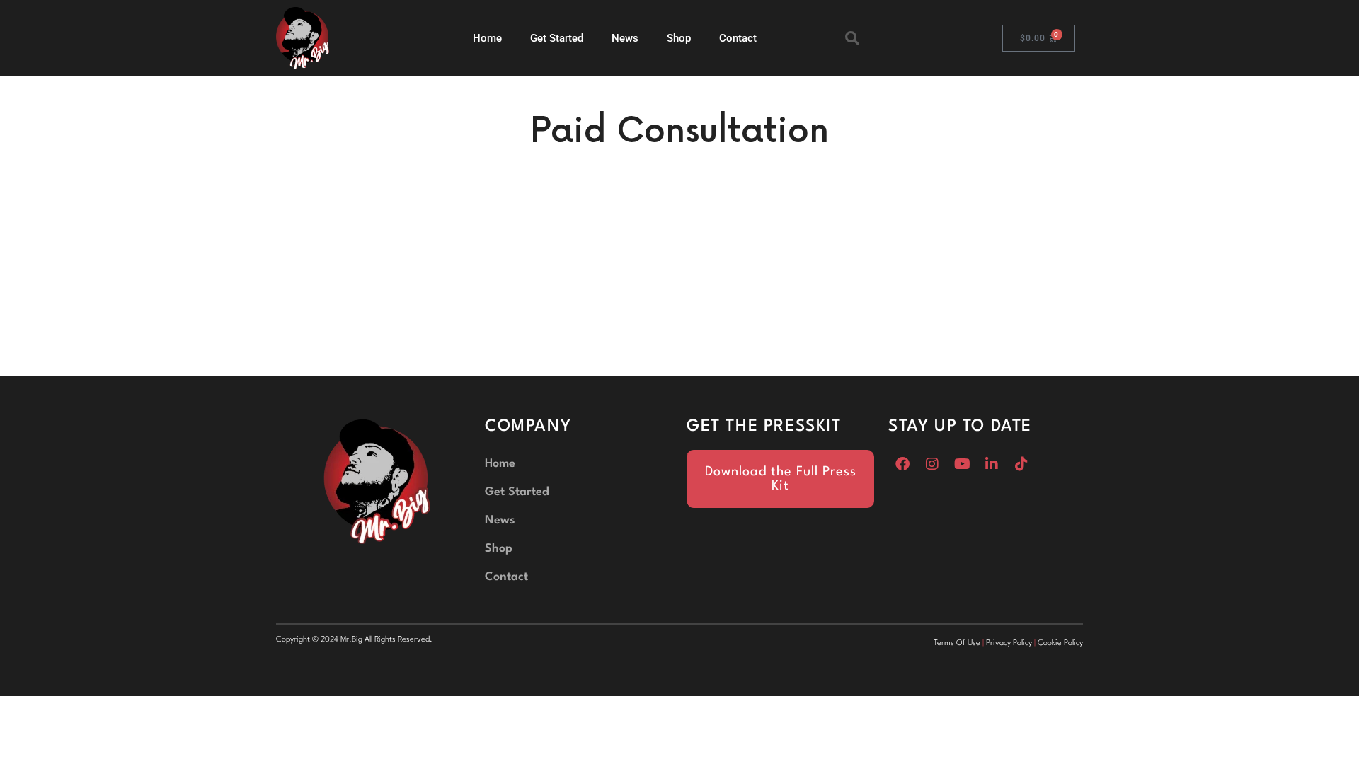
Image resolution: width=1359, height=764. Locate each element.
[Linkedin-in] (991, 464)
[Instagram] (932, 464)
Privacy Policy (1009, 643)
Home (487, 38)
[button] (852, 38)
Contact (738, 38)
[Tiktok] (1021, 464)
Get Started (556, 38)
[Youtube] (962, 464)
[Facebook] (902, 464)
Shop (679, 38)
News (625, 38)
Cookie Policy (1060, 643)
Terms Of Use (957, 643)
